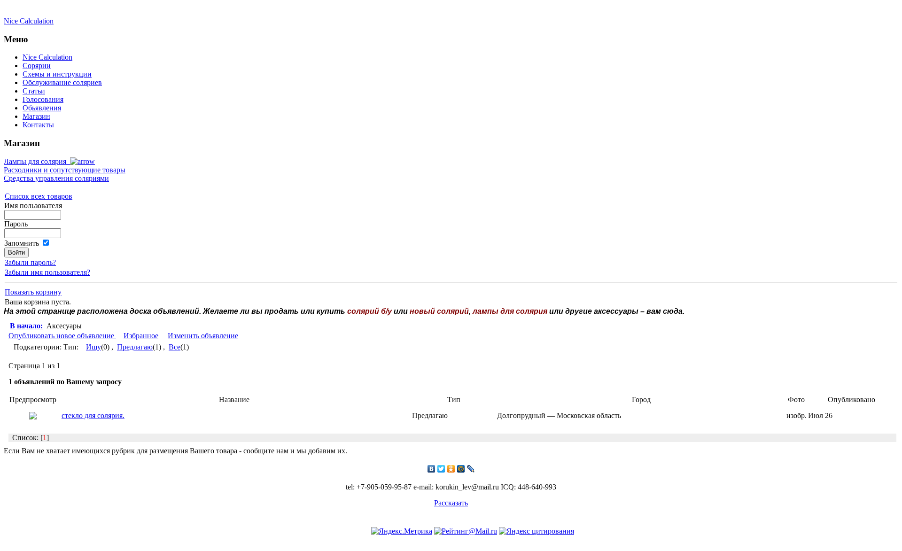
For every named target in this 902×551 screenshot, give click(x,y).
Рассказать (451, 503)
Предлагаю (135, 347)
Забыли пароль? (30, 262)
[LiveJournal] (471, 469)
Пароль (16, 224)
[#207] (33, 417)
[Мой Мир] (461, 469)
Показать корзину (33, 292)
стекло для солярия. (93, 415)
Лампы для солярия (37, 161)
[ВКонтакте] (431, 469)
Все (174, 347)
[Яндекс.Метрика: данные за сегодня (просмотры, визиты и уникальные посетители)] (401, 531)
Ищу (93, 347)
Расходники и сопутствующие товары (64, 170)
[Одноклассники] (451, 469)
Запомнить (21, 243)
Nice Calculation (29, 21)
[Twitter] (441, 469)
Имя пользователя (33, 206)
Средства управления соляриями (56, 178)
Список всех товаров (38, 196)
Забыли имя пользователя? (47, 272)
